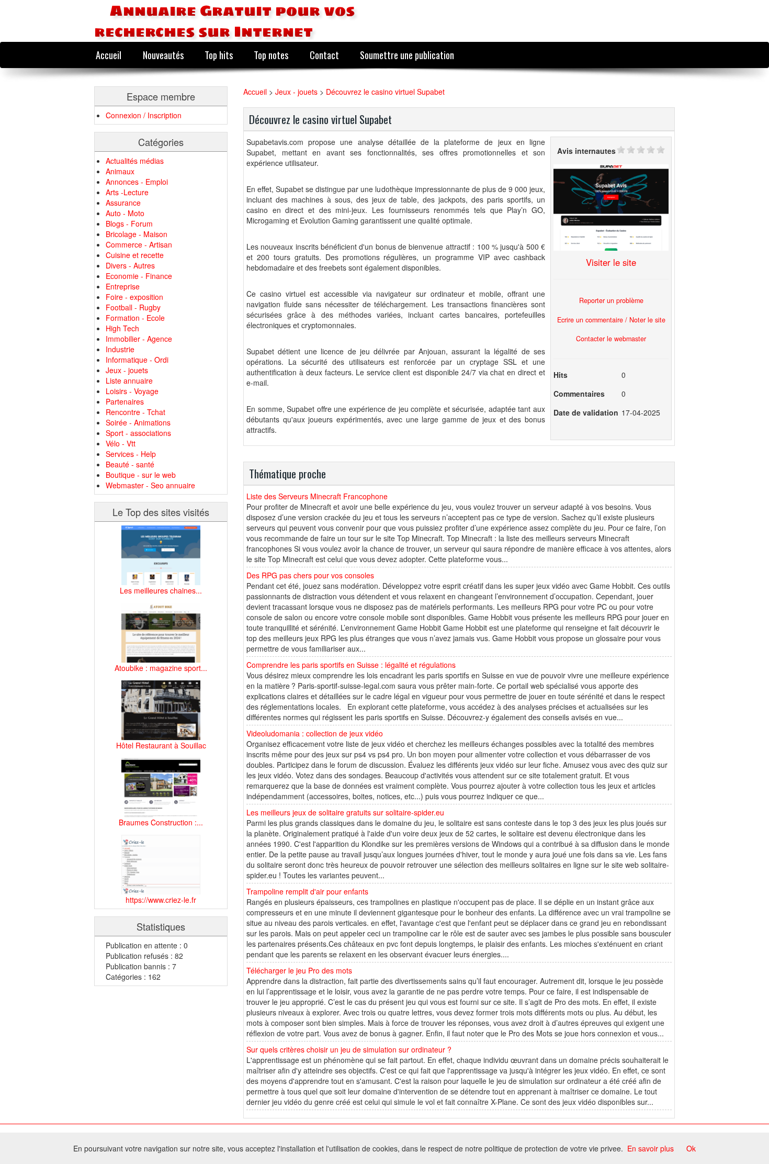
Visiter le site (611, 262)
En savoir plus (650, 1148)
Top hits (219, 55)
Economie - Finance (139, 276)
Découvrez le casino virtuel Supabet (385, 91)
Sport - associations (138, 433)
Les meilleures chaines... (161, 590)
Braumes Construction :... (161, 822)
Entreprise (123, 286)
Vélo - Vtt (120, 443)
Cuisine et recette (135, 255)
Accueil (108, 55)
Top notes (271, 55)
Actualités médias (135, 160)
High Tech (122, 328)
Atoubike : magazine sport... (161, 668)
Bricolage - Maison (136, 234)
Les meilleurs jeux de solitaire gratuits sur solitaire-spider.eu (345, 812)
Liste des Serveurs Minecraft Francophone (317, 496)
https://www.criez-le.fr (161, 899)
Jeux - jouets (127, 370)
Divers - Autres (130, 265)
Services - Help (131, 454)
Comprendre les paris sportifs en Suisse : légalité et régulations (351, 664)
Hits (560, 375)
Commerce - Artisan (139, 244)
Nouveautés (163, 55)
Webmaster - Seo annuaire (150, 485)
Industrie (120, 349)
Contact (324, 55)
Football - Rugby (133, 307)
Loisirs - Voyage (132, 391)
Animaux (120, 171)
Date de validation (585, 412)
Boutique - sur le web (141, 474)
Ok (691, 1148)
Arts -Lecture (127, 192)
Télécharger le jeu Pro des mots (299, 970)
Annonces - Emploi (137, 181)
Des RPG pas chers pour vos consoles (310, 575)
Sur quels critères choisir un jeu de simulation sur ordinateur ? (348, 1049)
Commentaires (579, 393)
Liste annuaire (129, 380)
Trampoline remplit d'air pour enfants (307, 891)
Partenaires (125, 401)
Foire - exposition (134, 297)
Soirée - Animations (138, 422)
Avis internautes (586, 151)
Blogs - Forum (129, 223)
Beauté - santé (130, 464)
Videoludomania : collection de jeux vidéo (314, 733)
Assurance (123, 202)
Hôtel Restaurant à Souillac (161, 745)
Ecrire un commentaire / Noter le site (611, 319)
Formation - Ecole (135, 317)
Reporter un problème (611, 300)
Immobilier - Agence (139, 338)
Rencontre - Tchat (135, 412)
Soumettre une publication (407, 55)
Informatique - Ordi (137, 359)
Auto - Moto (125, 213)
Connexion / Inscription (144, 115)
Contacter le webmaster (611, 338)
